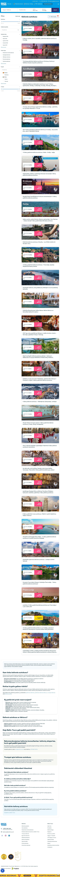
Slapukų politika (51, 839)
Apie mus (49, 826)
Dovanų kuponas (25, 843)
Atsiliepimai (50, 847)
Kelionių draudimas (25, 839)
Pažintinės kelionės (26, 837)
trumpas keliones (51, 692)
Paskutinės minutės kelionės (27, 829)
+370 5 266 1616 (7, 828)
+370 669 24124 (33, 749)
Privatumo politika (51, 833)
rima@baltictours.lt (19, 749)
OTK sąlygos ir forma (52, 837)
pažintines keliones (30, 692)
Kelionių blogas (51, 829)
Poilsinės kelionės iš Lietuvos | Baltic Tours (30, 831)
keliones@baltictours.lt (8, 832)
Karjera (49, 843)
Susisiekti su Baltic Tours (9, 812)
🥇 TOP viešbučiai (38, 3)
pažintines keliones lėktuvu (41, 692)
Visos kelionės (25, 828)
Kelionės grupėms (25, 826)
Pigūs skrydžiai (25, 841)
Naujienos (50, 831)
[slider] (1, 21)
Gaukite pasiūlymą (47, 3)
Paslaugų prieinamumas (52, 841)
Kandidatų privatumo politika (53, 845)
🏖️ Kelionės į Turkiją (28, 3)
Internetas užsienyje (26, 845)
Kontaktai (49, 828)
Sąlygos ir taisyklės (51, 835)
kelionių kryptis (8, 694)
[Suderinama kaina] (58, 16)
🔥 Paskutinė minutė (18, 3)
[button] (2, 870)
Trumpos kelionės (25, 833)
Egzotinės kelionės (25, 835)
